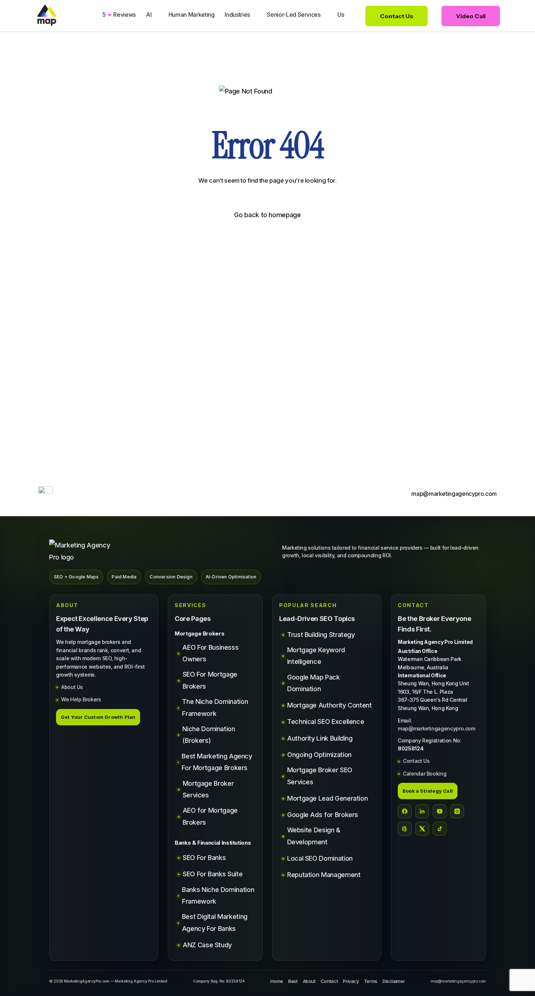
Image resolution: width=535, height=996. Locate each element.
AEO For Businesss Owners (210, 653)
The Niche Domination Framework (215, 707)
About (309, 981)
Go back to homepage (267, 215)
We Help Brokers (81, 699)
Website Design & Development (313, 835)
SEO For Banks (204, 857)
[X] (422, 829)
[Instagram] (457, 811)
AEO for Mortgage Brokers (210, 816)
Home (276, 981)
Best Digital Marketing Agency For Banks (214, 922)
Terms (370, 981)
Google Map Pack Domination (313, 683)
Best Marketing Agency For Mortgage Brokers (217, 762)
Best (293, 981)
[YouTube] (440, 811)
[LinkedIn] (422, 811)
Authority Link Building (320, 738)
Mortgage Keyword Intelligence (316, 655)
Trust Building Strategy (321, 634)
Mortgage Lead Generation (327, 798)
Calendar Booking (424, 773)
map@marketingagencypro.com (436, 728)
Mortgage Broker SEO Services (319, 775)
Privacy (350, 981)
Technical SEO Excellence (325, 721)
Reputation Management (323, 875)
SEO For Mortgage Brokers (210, 680)
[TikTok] (440, 829)
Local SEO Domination (320, 858)
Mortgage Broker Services (208, 789)
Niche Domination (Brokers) (208, 734)
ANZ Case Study (207, 945)
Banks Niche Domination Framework (218, 895)
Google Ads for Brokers (322, 814)
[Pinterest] (405, 829)
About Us (72, 687)
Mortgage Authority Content (329, 705)
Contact (329, 981)
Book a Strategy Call (428, 791)
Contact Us (416, 761)
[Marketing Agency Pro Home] (83, 551)
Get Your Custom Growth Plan (98, 717)
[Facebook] (405, 811)
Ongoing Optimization (319, 754)
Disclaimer (394, 981)
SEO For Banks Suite (212, 874)
